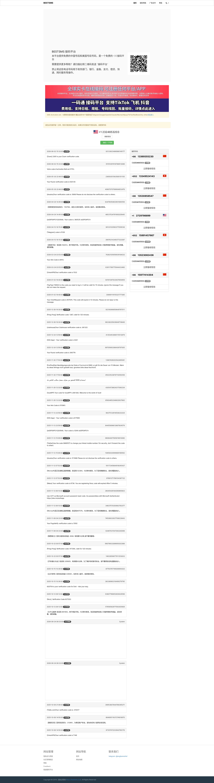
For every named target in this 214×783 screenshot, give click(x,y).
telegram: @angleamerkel (118, 756)
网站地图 (79, 759)
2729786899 (143, 215)
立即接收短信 (149, 168)
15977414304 (145, 275)
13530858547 (145, 196)
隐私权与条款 (48, 756)
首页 (135, 3)
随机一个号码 (107, 142)
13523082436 (146, 255)
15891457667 (146, 235)
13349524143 (147, 176)
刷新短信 (108, 136)
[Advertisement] (107, 31)
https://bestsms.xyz (73, 780)
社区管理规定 (48, 759)
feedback (46, 766)
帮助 (160, 3)
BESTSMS (48, 3)
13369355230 (145, 156)
